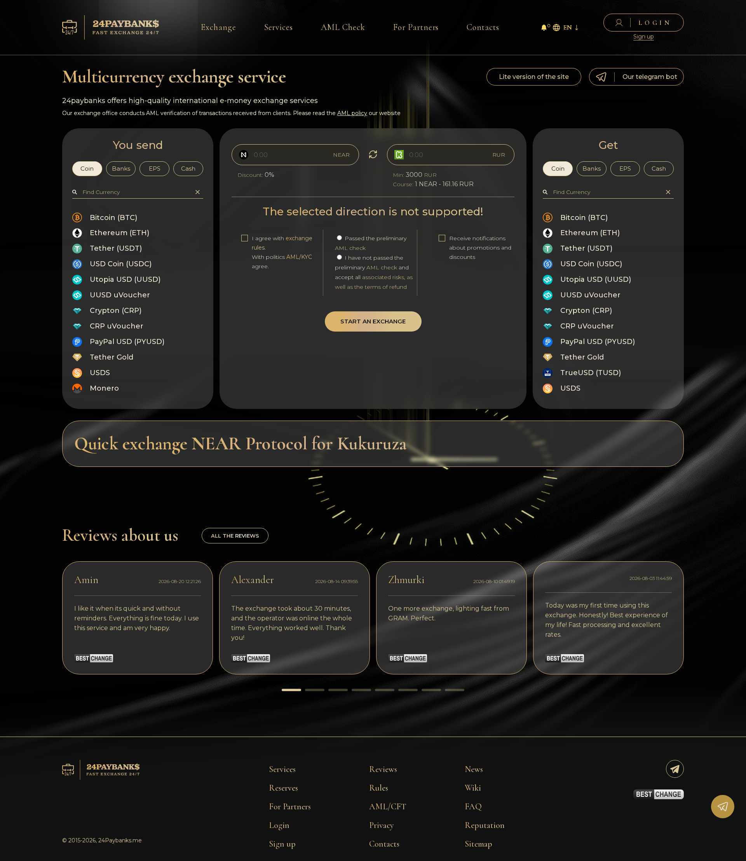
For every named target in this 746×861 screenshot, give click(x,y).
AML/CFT (387, 807)
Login (279, 825)
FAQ (473, 807)
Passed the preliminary (370, 243)
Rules (378, 788)
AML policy (352, 113)
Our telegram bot (649, 76)
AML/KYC (299, 256)
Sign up (643, 36)
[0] (544, 28)
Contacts (483, 27)
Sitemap (478, 844)
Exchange (218, 27)
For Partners (416, 27)
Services (278, 27)
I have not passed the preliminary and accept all (374, 272)
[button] (291, 690)
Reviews (383, 769)
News (474, 769)
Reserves (283, 788)
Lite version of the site (534, 76)
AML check (350, 248)
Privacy (381, 825)
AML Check (343, 27)
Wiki (473, 788)
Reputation (485, 825)
